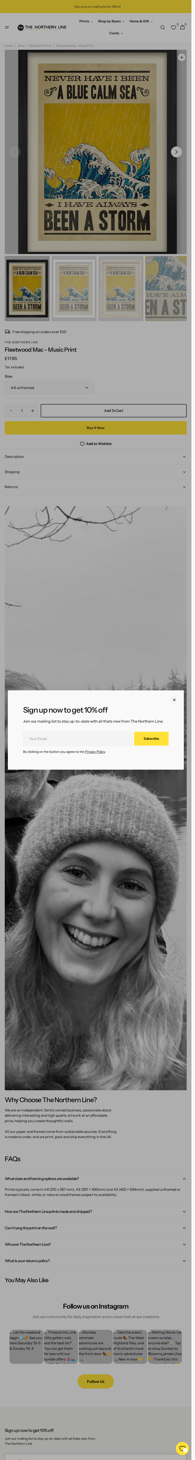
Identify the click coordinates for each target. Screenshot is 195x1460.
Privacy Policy (95, 752)
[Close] (174, 700)
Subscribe (151, 738)
